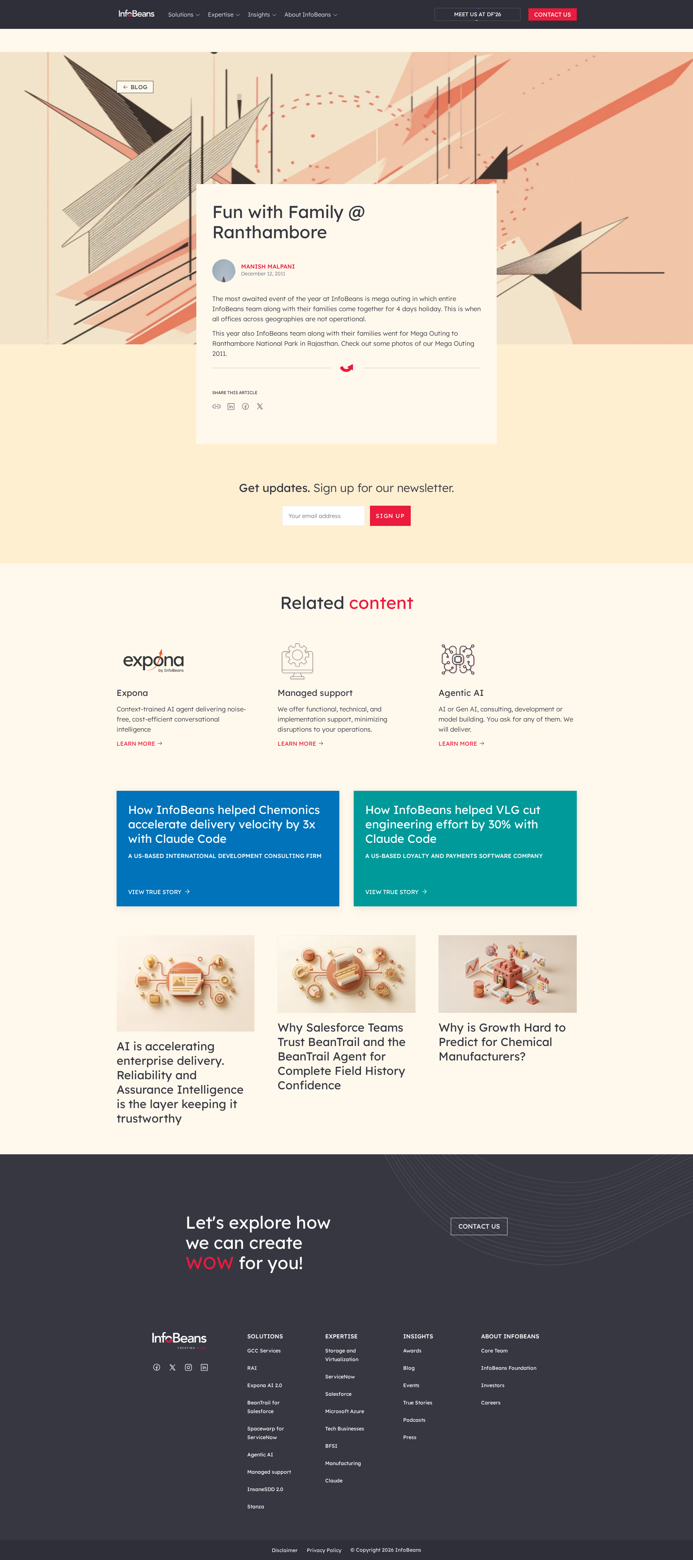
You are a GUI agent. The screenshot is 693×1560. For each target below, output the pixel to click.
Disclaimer (285, 1550)
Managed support (269, 1472)
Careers (491, 1402)
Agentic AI (260, 1454)
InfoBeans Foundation (508, 1368)
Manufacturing (343, 1463)
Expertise (221, 14)
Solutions (180, 14)
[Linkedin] (204, 1368)
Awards (412, 1350)
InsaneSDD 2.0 (265, 1489)
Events (411, 1385)
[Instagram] (188, 1368)
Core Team (494, 1350)
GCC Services (264, 1350)
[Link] (186, 1029)
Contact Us (552, 14)
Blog (139, 87)
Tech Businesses (344, 1428)
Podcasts (414, 1420)
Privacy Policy (324, 1550)
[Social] (231, 408)
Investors (493, 1385)
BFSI (331, 1446)
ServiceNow (340, 1376)
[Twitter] (172, 1368)
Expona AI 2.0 (264, 1385)
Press (410, 1437)
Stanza (255, 1506)
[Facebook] (156, 1368)
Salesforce (338, 1394)
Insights (259, 14)
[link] (198, 15)
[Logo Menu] (137, 14)
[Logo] (186, 1341)
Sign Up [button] (390, 515)
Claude (334, 1480)
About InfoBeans (307, 14)
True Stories (417, 1402)
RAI (252, 1368)
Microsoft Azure (344, 1411)
